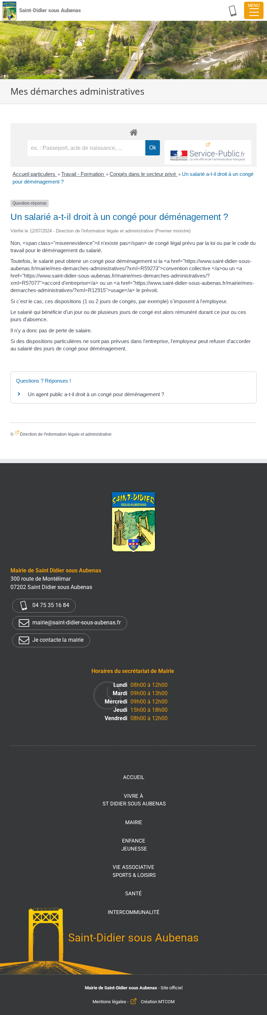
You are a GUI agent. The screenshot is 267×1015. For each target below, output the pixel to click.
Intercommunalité (134, 912)
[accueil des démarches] (133, 132)
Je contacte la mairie (57, 640)
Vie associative (134, 871)
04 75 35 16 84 (50, 605)
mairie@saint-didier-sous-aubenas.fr (76, 622)
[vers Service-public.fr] (207, 152)
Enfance (134, 845)
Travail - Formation (83, 174)
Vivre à (134, 800)
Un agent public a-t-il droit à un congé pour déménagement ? (96, 394)
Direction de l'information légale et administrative (66, 434)
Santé (133, 893)
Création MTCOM (158, 1001)
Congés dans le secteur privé (143, 174)
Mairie (133, 822)
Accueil (133, 777)
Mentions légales (109, 1001)
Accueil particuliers (35, 174)
